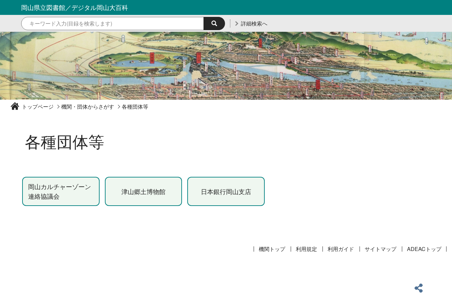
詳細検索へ (254, 23)
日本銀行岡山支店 (226, 191)
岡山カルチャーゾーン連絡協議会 (59, 191)
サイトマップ (380, 249)
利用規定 (306, 249)
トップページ (38, 106)
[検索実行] (214, 23)
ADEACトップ (424, 249)
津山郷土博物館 (143, 191)
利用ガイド (341, 249)
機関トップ (272, 249)
